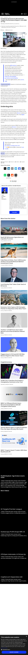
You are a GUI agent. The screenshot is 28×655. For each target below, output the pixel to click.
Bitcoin (19, 113)
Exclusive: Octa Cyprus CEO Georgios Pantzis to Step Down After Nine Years (13, 308)
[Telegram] (16, 168)
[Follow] (8, 176)
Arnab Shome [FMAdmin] (16, 23)
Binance (14, 127)
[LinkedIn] (8, 168)
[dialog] (14, 645)
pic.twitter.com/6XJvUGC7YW (12, 145)
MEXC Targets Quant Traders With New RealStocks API (14, 451)
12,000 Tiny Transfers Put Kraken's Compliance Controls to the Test (12, 381)
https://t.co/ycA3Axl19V (10, 76)
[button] (14, 649)
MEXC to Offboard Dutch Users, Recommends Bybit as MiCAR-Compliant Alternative (11, 404)
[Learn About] (23, 170)
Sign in (25, 13)
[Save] (16, 176)
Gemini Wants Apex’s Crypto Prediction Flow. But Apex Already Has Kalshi (14, 428)
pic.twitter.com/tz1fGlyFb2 (11, 78)
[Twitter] (5, 168)
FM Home (2, 17)
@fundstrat (13, 65)
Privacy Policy (4, 648)
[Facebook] (19, 168)
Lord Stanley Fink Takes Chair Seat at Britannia (13, 285)
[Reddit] (12, 175)
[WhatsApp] (5, 175)
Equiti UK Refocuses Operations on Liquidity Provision (12, 238)
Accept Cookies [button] (14, 652)
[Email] (12, 168)
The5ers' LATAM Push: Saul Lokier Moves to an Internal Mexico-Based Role (13, 331)
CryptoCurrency (6, 17)
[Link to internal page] (5, 190)
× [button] (26, 636)
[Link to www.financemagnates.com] (14, 227)
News (10, 17)
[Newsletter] (22, 14)
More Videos (5, 490)
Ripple (22, 114)
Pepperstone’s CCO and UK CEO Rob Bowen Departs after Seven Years (12, 355)
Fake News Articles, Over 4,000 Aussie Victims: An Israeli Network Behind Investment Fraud (13, 261)
